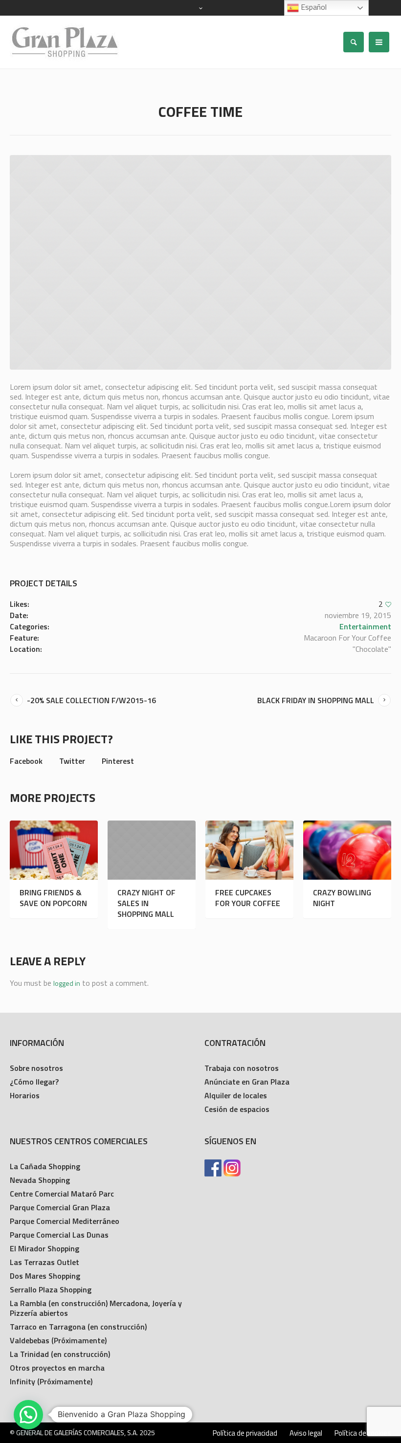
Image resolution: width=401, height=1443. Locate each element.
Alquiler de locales (235, 1095)
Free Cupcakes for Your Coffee (247, 898)
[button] (28, 1414)
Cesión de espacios (236, 1109)
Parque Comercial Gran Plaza (60, 1207)
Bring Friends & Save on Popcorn (53, 898)
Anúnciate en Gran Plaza (247, 1082)
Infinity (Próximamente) (51, 1381)
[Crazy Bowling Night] (347, 850)
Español (313, 7)
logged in (66, 983)
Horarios (25, 1095)
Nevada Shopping (40, 1180)
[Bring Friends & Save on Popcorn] (54, 850)
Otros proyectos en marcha (57, 1368)
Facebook (26, 761)
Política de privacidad (245, 1433)
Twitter (72, 761)
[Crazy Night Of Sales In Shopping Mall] (152, 850)
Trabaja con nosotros (241, 1068)
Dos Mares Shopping (45, 1276)
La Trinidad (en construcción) (60, 1354)
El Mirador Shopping (44, 1248)
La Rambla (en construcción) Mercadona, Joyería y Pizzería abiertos (96, 1308)
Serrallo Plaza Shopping (50, 1289)
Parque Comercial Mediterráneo (64, 1221)
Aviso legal (306, 1433)
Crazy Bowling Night (342, 898)
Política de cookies (362, 1433)
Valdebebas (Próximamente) (58, 1340)
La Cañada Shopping (45, 1166)
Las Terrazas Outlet (44, 1262)
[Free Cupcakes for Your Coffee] (249, 850)
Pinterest (118, 761)
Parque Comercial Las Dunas (59, 1235)
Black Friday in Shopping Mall (315, 700)
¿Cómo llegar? (34, 1082)
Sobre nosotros (36, 1068)
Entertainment (365, 626)
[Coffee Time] (200, 262)
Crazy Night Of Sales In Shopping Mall (146, 903)
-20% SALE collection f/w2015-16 (91, 700)
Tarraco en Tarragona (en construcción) (78, 1326)
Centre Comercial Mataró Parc (62, 1193)
